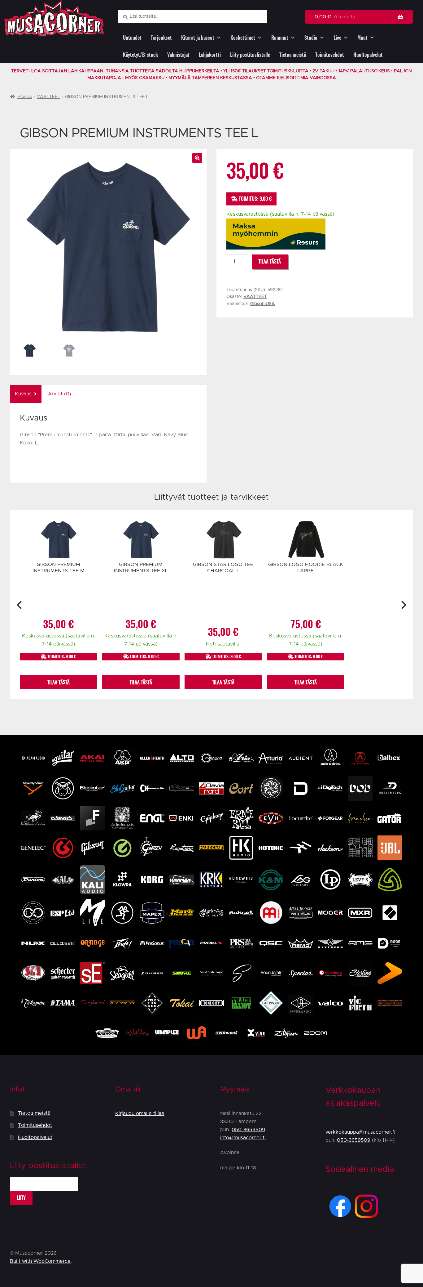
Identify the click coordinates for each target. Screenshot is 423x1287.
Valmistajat (178, 55)
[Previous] (20, 605)
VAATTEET (48, 97)
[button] (197, 158)
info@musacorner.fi (243, 1137)
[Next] (403, 605)
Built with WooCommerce (40, 1261)
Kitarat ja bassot (197, 37)
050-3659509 (248, 1129)
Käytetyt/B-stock (140, 55)
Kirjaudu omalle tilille (139, 1113)
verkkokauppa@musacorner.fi (360, 1132)
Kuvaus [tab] (23, 393)
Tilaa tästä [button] (58, 682)
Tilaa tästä (270, 261)
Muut (362, 37)
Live (337, 37)
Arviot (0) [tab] (59, 393)
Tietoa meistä (292, 55)
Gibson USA (262, 304)
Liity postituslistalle (250, 55)
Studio (310, 37)
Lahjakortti (210, 55)
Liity (21, 1198)
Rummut (279, 37)
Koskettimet (242, 37)
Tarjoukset (161, 37)
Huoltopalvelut (368, 55)
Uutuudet (132, 37)
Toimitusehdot (329, 55)
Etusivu (24, 97)
